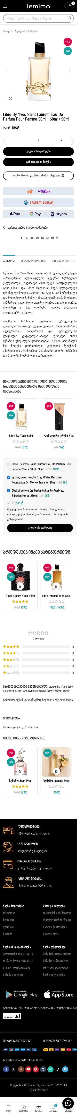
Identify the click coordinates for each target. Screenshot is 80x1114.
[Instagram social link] (21, 1069)
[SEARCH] (69, 18)
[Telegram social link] (52, 238)
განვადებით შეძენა (38, 162)
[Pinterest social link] (37, 238)
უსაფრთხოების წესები (57, 920)
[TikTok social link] (58, 1069)
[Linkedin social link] (42, 238)
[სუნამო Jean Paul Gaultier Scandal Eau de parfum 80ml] (20, 762)
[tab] (9, 261)
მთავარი (8, 31)
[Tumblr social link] (43, 1069)
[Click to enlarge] (10, 98)
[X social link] (26, 238)
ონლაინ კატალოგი (55, 968)
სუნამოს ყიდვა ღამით (57, 954)
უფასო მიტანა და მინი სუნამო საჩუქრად (36, 175)
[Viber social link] (58, 238)
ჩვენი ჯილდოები (54, 975)
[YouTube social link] (28, 1069)
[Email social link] (32, 238)
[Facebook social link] (21, 238)
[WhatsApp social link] (47, 238)
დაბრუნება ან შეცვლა (57, 913)
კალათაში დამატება (38, 151)
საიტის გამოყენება (55, 927)
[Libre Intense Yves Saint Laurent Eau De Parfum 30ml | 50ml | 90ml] (57, 577)
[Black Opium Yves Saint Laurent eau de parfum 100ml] (20, 577)
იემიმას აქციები (13, 975)
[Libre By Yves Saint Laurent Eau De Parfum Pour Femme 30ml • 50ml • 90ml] (21, 416)
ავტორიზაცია (64, 700)
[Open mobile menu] (5, 6)
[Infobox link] (40, 830)
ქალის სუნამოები (27, 31)
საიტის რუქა (51, 934)
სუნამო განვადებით (56, 961)
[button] (7, 71)
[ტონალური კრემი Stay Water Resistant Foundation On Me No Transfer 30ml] (59, 416)
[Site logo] (38, 6)
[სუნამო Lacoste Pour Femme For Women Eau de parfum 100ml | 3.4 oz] (57, 762)
